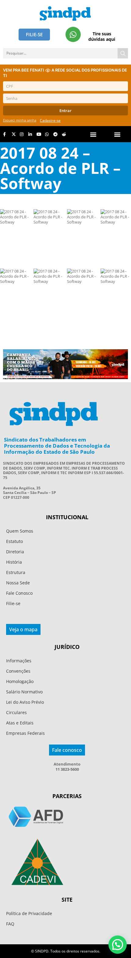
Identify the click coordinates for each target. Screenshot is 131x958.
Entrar (65, 110)
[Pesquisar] (123, 53)
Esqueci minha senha (19, 120)
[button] (117, 134)
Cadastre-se (50, 120)
